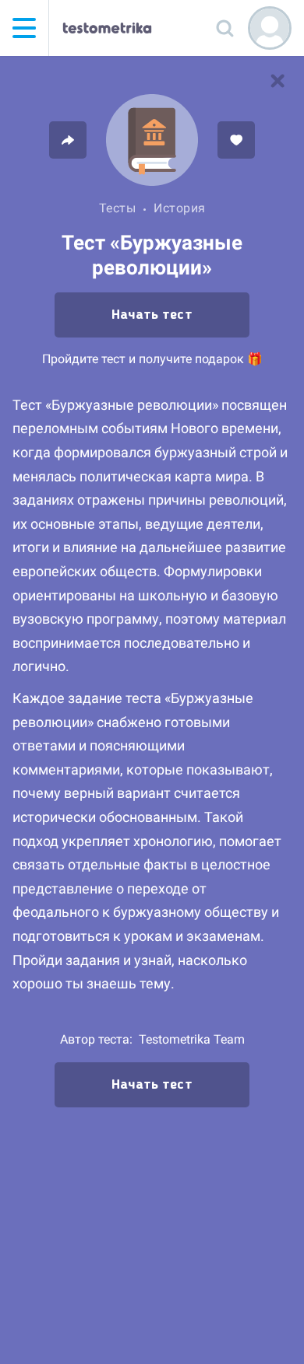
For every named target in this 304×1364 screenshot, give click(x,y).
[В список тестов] (277, 81)
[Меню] (24, 28)
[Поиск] (224, 28)
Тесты (117, 208)
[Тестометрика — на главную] (107, 28)
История (180, 208)
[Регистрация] (270, 28)
